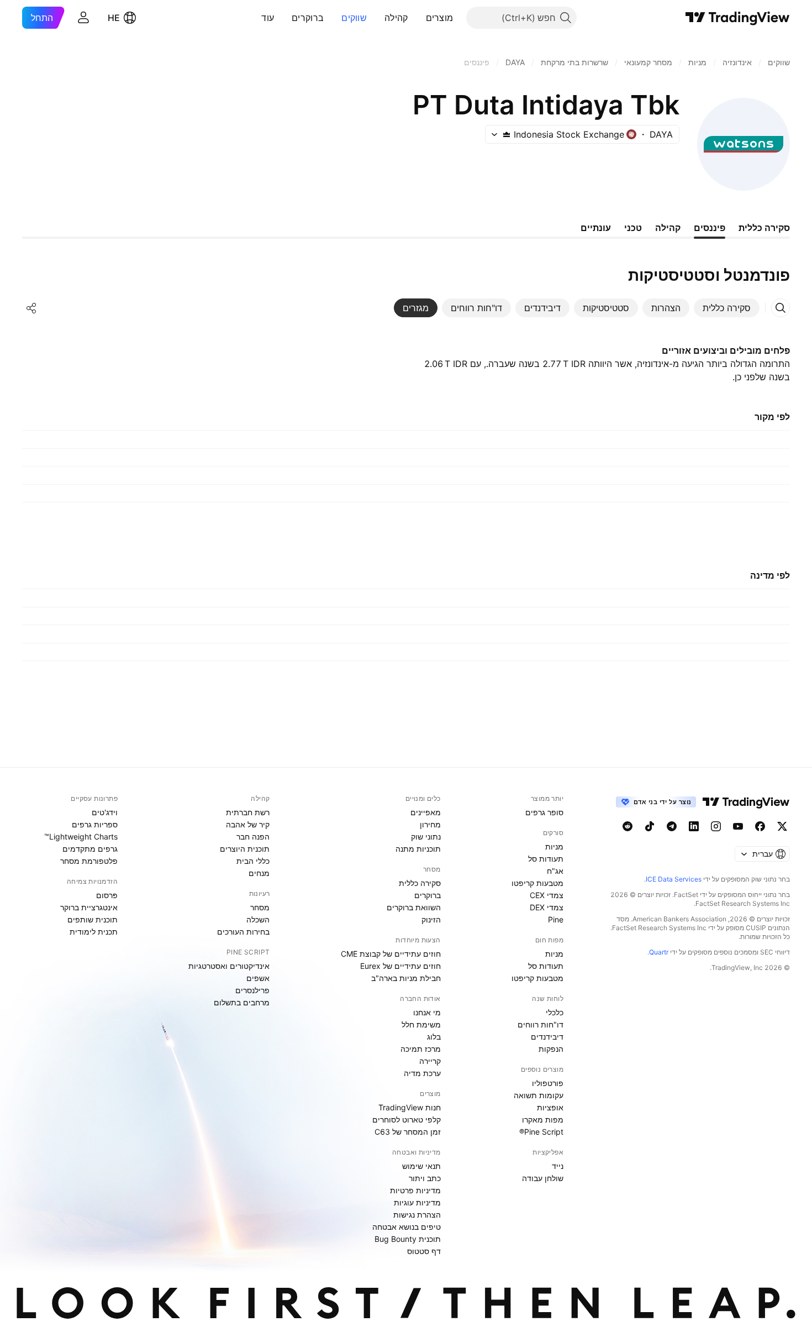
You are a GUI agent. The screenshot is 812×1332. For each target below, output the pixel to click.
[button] (418, 18)
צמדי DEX (546, 907)
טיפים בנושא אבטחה (406, 1226)
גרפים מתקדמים (90, 848)
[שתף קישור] (31, 307)
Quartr (658, 952)
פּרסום (107, 895)
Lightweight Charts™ (81, 836)
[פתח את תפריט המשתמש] (83, 18)
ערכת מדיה (422, 1073)
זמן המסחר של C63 (408, 1131)
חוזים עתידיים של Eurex (400, 966)
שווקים (354, 17)
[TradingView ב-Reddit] (627, 826)
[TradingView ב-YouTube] (738, 826)
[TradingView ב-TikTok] (649, 826)
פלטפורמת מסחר (89, 861)
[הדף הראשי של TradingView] (738, 17)
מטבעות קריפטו (537, 883)
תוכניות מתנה (418, 848)
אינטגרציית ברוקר (89, 907)
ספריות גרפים (95, 824)
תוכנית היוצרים (245, 848)
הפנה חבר (253, 836)
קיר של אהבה (248, 824)
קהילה (396, 17)
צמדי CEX (546, 895)
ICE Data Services (674, 879)
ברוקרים (308, 17)
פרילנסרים (252, 990)
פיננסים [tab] (709, 227)
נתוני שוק (426, 836)
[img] (507, 134)
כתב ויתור (425, 1178)
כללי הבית (253, 861)
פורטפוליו (547, 1083)
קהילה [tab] (668, 227)
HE (114, 17)
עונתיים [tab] (596, 227)
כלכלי (554, 1012)
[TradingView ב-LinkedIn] (694, 826)
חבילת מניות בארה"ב (406, 978)
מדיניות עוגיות (417, 1202)
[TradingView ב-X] (782, 826)
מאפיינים (425, 812)
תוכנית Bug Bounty (408, 1239)
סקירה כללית (420, 883)
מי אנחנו (427, 1012)
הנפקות (551, 1048)
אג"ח (555, 870)
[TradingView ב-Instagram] (716, 826)
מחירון (430, 824)
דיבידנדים (547, 1036)
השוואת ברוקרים (414, 907)
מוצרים (440, 17)
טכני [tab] (633, 227)
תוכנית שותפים (92, 919)
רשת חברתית (248, 812)
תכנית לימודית (94, 931)
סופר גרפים (544, 812)
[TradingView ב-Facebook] (760, 826)
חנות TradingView (409, 1107)
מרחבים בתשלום (242, 1002)
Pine (555, 919)
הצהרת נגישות (417, 1214)
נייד (557, 1166)
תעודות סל (545, 858)
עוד (267, 17)
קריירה (430, 1061)
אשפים (258, 978)
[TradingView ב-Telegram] (671, 826)
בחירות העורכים (243, 931)
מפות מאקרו (542, 1119)
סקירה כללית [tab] (764, 227)
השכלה (258, 919)
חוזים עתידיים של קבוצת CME (391, 953)
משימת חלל (421, 1024)
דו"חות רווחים (540, 1024)
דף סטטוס (424, 1251)
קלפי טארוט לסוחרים (406, 1119)
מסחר (260, 907)
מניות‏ (554, 846)
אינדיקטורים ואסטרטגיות (229, 966)
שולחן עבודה (542, 1178)
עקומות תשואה (538, 1095)
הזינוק (431, 919)
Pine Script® (541, 1131)
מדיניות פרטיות (415, 1190)
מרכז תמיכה (420, 1048)
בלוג (434, 1036)
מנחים (259, 873)
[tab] (727, 307)
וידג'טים (105, 812)
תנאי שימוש (421, 1166)
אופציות (550, 1107)
